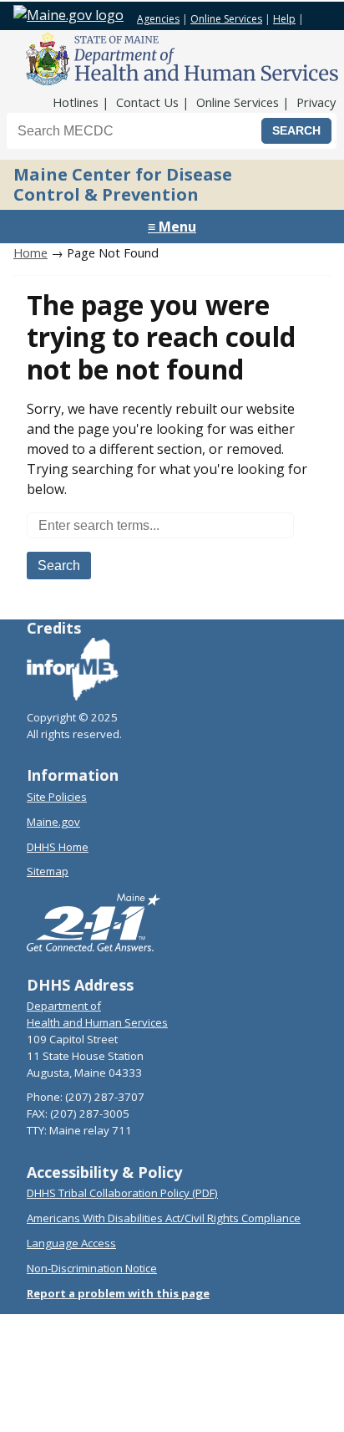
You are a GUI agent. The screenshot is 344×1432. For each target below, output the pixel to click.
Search (59, 565)
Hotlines (76, 102)
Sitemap (47, 871)
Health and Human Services (97, 1022)
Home (30, 252)
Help (284, 19)
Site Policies (57, 796)
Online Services (226, 19)
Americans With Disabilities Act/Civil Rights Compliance (164, 1218)
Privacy (316, 102)
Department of (64, 1005)
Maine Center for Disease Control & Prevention (122, 184)
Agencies (158, 19)
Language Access (71, 1243)
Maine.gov (53, 821)
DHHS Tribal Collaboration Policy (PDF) (122, 1192)
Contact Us (147, 102)
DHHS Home (58, 846)
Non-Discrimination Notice (92, 1268)
